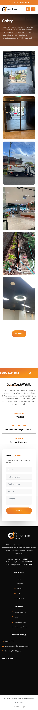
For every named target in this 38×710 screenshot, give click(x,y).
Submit (19, 511)
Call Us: (13, 455)
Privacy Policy (19, 702)
